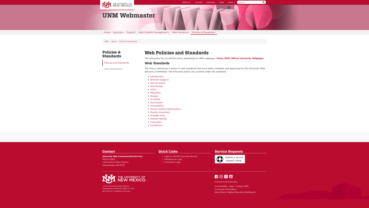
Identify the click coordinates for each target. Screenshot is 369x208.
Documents (156, 102)
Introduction (157, 76)
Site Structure (157, 83)
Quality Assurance (160, 112)
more (231, 2)
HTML (153, 89)
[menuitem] (107, 32)
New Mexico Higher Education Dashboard (235, 192)
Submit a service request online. (234, 159)
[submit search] (263, 2)
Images (154, 96)
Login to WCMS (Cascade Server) (180, 156)
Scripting (155, 99)
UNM (107, 41)
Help (222, 2)
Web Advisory (180, 32)
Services (117, 32)
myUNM (198, 2)
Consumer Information (225, 189)
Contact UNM (242, 186)
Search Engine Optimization (165, 109)
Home (107, 32)
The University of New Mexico (117, 5)
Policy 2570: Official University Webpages (240, 58)
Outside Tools (157, 115)
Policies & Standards (203, 32)
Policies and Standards (116, 63)
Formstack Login (172, 162)
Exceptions (156, 125)
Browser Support (159, 79)
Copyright (155, 122)
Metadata (155, 92)
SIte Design (156, 86)
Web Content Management (153, 32)
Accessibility (157, 105)
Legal (231, 186)
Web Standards (112, 69)
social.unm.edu (230, 182)
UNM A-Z (186, 2)
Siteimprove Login (173, 159)
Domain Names (158, 118)
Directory (211, 2)
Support (131, 32)
